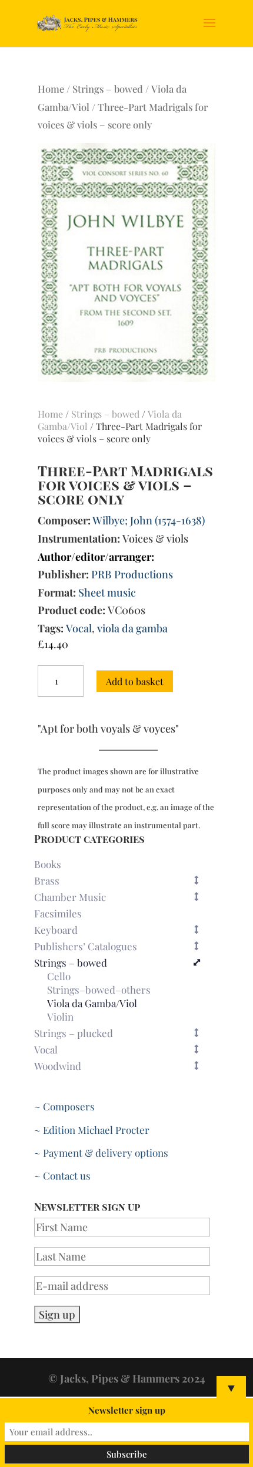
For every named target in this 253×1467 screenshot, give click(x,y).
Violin (60, 1017)
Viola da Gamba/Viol (92, 1003)
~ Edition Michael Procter (91, 1129)
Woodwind (57, 1065)
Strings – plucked (73, 1032)
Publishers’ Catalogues (85, 946)
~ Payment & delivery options (101, 1152)
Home (51, 88)
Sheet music (107, 592)
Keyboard (56, 929)
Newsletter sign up (126, 1410)
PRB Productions (132, 574)
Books (47, 864)
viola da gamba (132, 628)
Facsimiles (58, 913)
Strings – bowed (107, 88)
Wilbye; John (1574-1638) (148, 520)
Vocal (79, 628)
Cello (59, 976)
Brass (46, 880)
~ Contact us (62, 1175)
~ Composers (64, 1106)
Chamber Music (70, 896)
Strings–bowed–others (99, 990)
